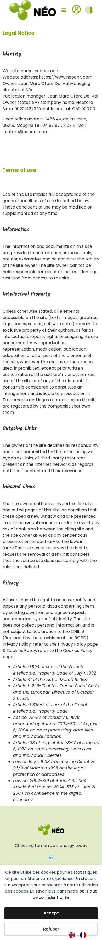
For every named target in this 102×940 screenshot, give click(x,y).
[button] (64, 10)
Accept (51, 913)
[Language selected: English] (80, 935)
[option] (84, 935)
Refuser (51, 929)
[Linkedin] (51, 857)
